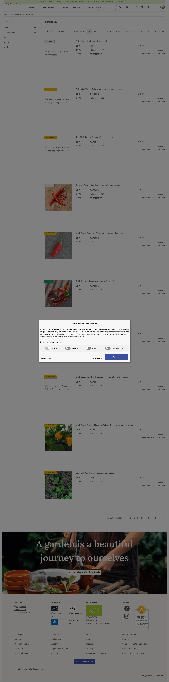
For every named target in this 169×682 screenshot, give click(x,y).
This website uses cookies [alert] (84, 323)
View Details (46, 358)
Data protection (47, 342)
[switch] (47, 348)
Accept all (117, 357)
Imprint (58, 342)
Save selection (98, 358)
